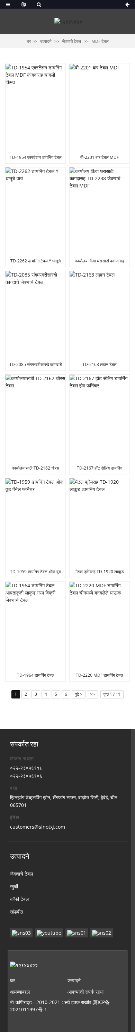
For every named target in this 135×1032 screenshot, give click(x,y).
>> (92, 694)
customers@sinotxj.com (37, 826)
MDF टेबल (100, 41)
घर (29, 41)
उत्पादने (46, 41)
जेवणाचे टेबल (71, 41)
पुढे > (78, 694)
